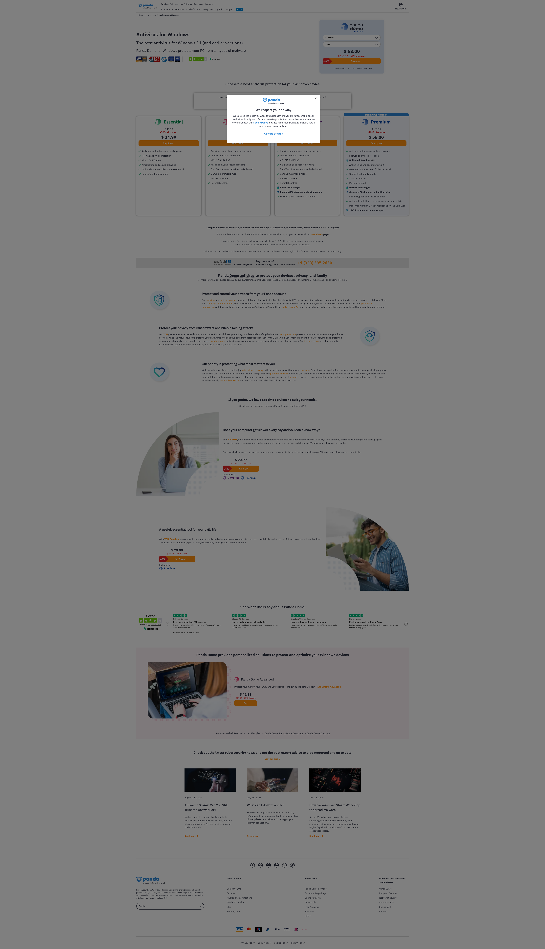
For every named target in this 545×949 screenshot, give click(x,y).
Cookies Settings (273, 134)
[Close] (316, 98)
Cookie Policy (260, 122)
